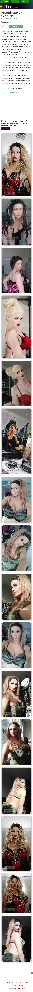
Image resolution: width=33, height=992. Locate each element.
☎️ (16, 27)
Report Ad (5, 129)
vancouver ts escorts (16, 92)
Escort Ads (4, 2)
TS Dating (25, 2)
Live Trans (15, 2)
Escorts (11, 6)
